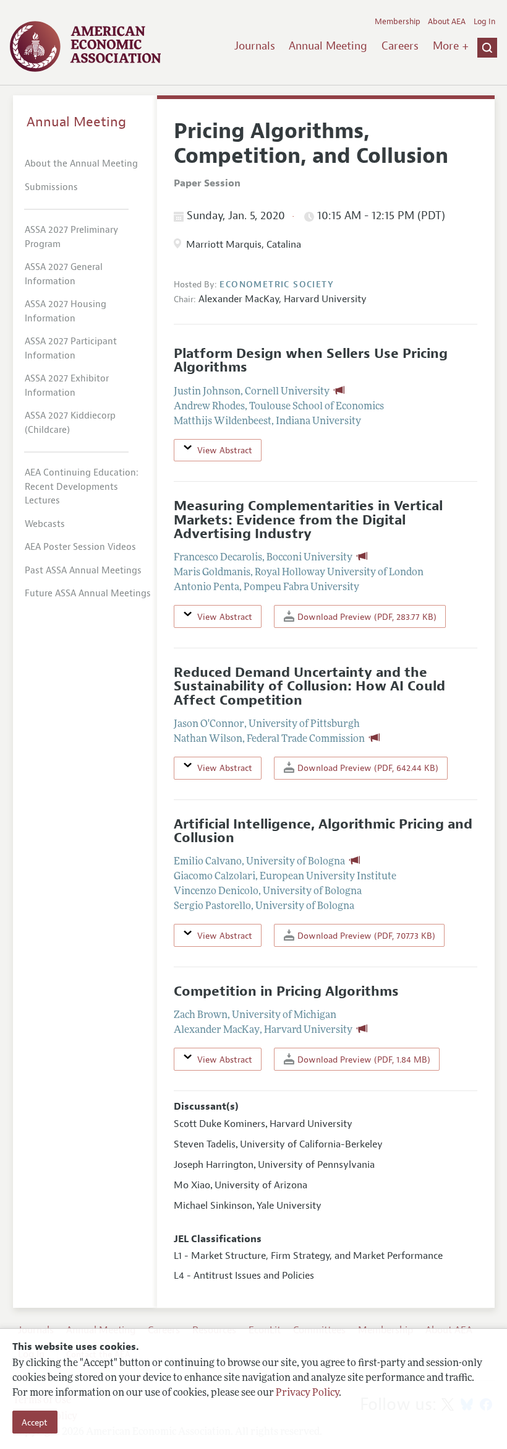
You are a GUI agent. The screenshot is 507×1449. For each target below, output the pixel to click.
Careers (400, 46)
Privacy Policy (307, 1393)
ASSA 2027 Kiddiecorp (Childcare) (70, 423)
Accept (35, 1422)
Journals (254, 46)
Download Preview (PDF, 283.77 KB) (366, 616)
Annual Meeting (328, 46)
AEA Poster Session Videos (80, 547)
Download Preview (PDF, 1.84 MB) (362, 1059)
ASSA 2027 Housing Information (65, 311)
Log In (484, 22)
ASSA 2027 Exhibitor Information (67, 386)
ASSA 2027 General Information (64, 274)
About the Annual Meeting (81, 164)
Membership (397, 22)
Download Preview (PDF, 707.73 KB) (365, 935)
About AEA (447, 22)
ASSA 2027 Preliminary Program (71, 237)
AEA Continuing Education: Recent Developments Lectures (81, 487)
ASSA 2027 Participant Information (71, 349)
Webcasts (45, 524)
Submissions (51, 187)
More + (451, 46)
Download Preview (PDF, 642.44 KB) (366, 767)
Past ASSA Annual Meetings (83, 571)
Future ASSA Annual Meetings (88, 593)
